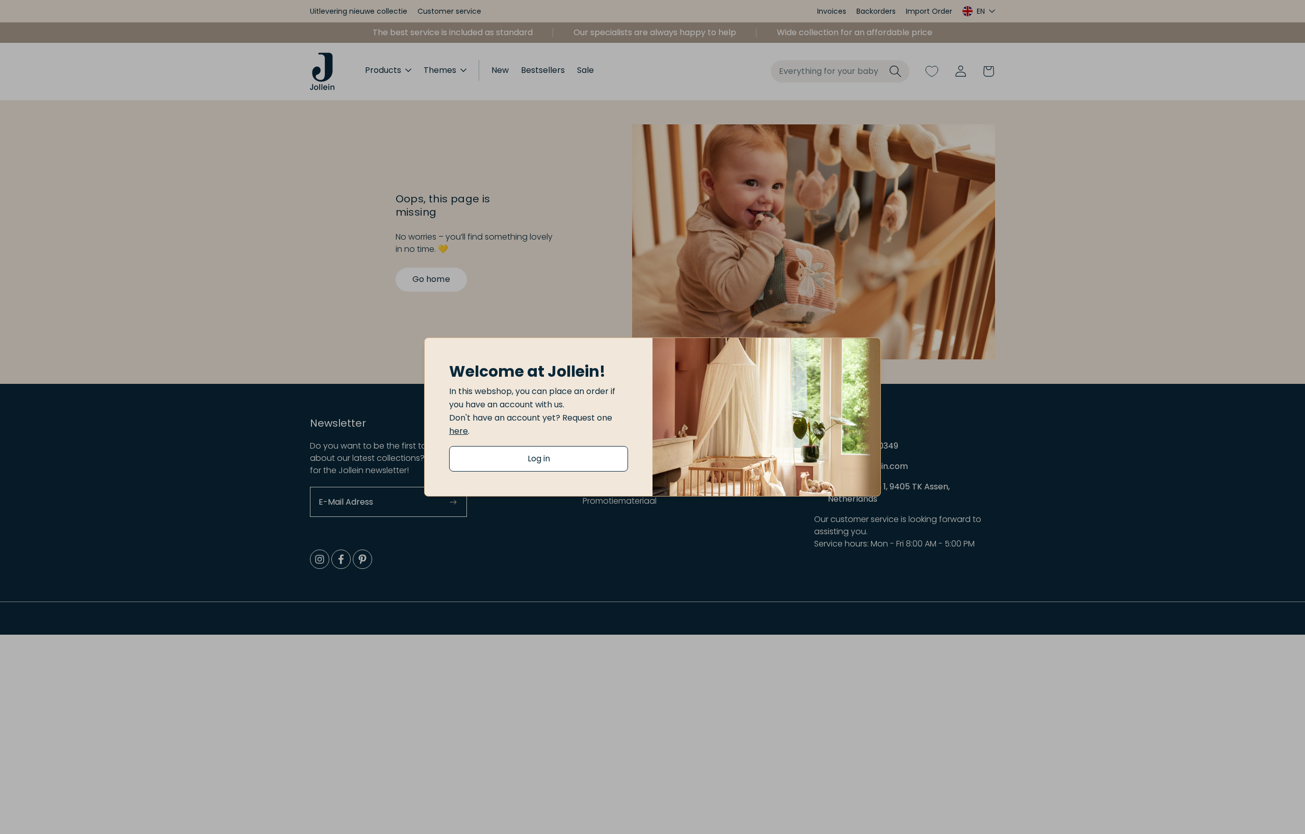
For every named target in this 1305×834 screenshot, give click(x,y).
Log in (539, 458)
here (458, 431)
